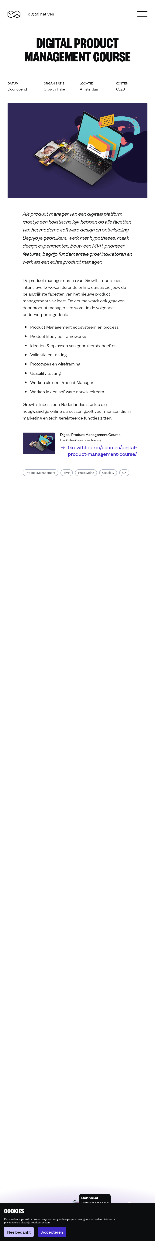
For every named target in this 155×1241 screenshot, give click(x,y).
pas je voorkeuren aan (36, 1222)
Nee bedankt (19, 1232)
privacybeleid (12, 1222)
